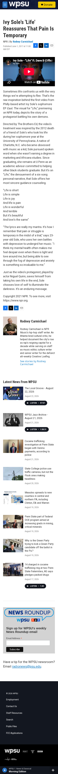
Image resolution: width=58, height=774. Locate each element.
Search (9, 720)
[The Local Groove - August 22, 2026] (13, 393)
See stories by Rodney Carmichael (33, 363)
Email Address (14, 638)
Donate (48, 4)
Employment (12, 699)
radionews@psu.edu (26, 666)
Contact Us (11, 706)
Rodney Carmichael (23, 41)
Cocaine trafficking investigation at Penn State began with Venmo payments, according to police (39, 448)
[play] (5, 770)
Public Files (11, 726)
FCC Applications (14, 733)
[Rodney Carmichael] (10, 326)
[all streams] (54, 770)
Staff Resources (14, 713)
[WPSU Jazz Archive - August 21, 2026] (13, 419)
